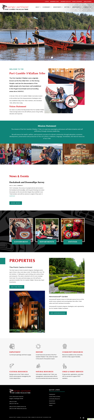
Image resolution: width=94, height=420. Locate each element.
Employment (88, 1)
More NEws (15, 203)
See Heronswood (58, 313)
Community (20, 185)
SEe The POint (17, 287)
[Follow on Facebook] (80, 418)
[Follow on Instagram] (83, 418)
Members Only (54, 1)
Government (46, 7)
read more (12, 196)
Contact (86, 7)
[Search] (90, 7)
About (38, 7)
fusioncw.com (47, 417)
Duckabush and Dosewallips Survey (26, 182)
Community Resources (54, 398)
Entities (66, 7)
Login (47, 1)
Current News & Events (54, 396)
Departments (57, 7)
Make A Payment (77, 1)
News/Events (76, 7)
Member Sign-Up (66, 1)
